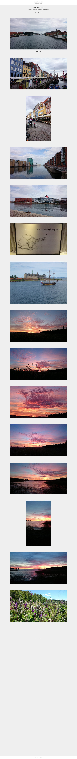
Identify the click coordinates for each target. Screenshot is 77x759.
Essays (41, 757)
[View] (38, 89)
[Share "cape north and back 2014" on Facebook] (37, 12)
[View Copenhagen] (38, 49)
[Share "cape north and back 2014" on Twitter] (36, 12)
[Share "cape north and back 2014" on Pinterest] (38, 12)
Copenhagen (38, 51)
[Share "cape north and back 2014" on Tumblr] (39, 12)
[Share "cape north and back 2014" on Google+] (41, 12)
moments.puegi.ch (38, 2)
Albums (36, 757)
